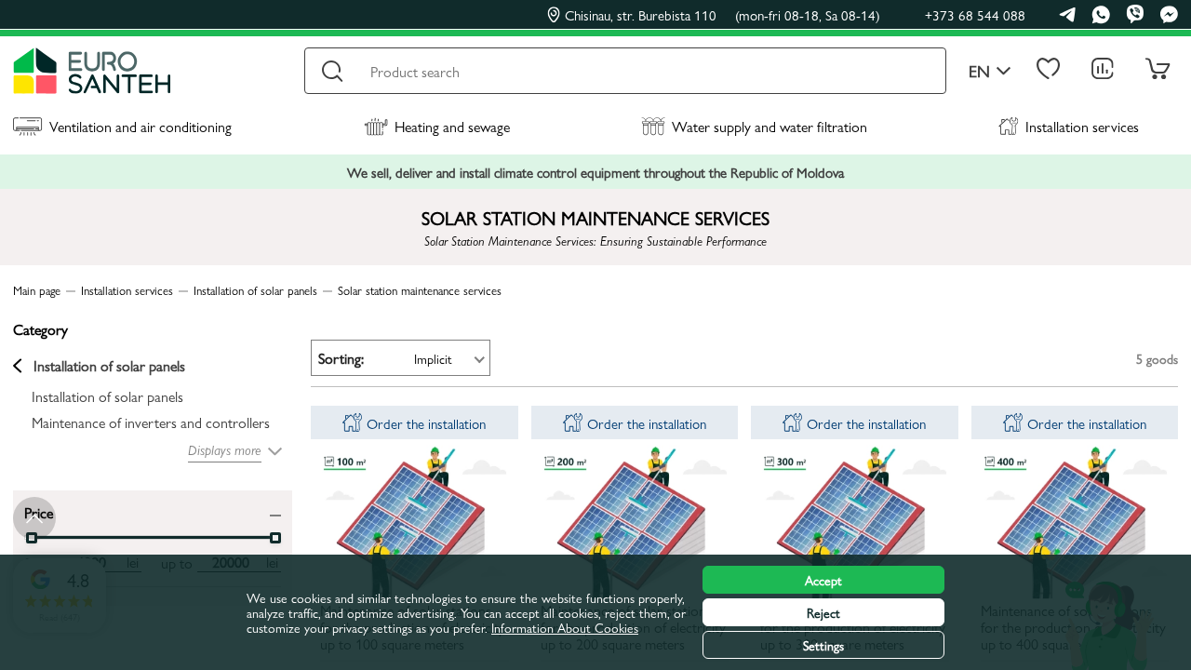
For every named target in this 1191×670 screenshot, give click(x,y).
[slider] (275, 537)
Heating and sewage (452, 126)
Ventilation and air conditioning (140, 126)
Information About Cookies (564, 627)
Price (38, 511)
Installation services (1082, 126)
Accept (823, 579)
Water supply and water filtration (769, 126)
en (979, 71)
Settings (823, 645)
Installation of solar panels (109, 365)
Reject (823, 612)
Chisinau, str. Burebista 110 (722, 15)
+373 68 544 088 (975, 14)
